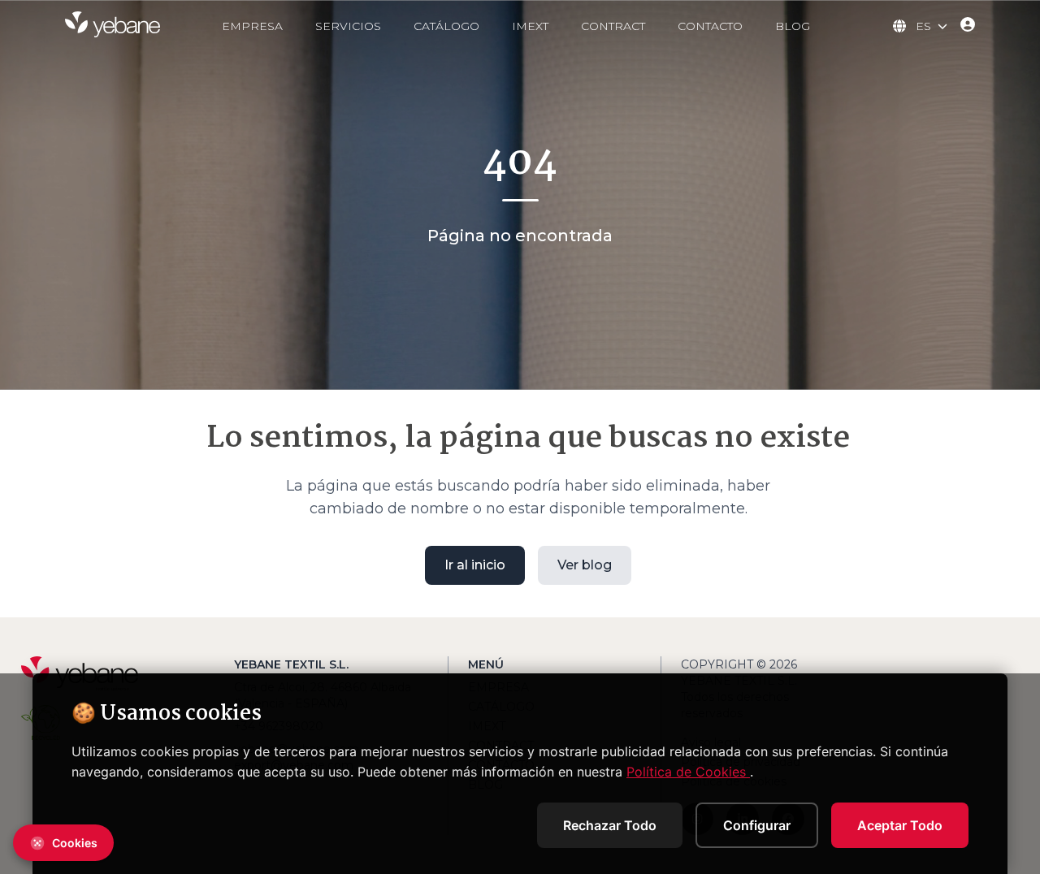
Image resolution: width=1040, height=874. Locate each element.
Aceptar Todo (899, 825)
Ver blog (584, 565)
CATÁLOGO (446, 26)
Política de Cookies (688, 772)
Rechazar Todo (609, 825)
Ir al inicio (474, 565)
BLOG (792, 26)
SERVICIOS (348, 26)
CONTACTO (710, 26)
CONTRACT (613, 26)
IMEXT (530, 26)
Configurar (757, 825)
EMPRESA (252, 26)
